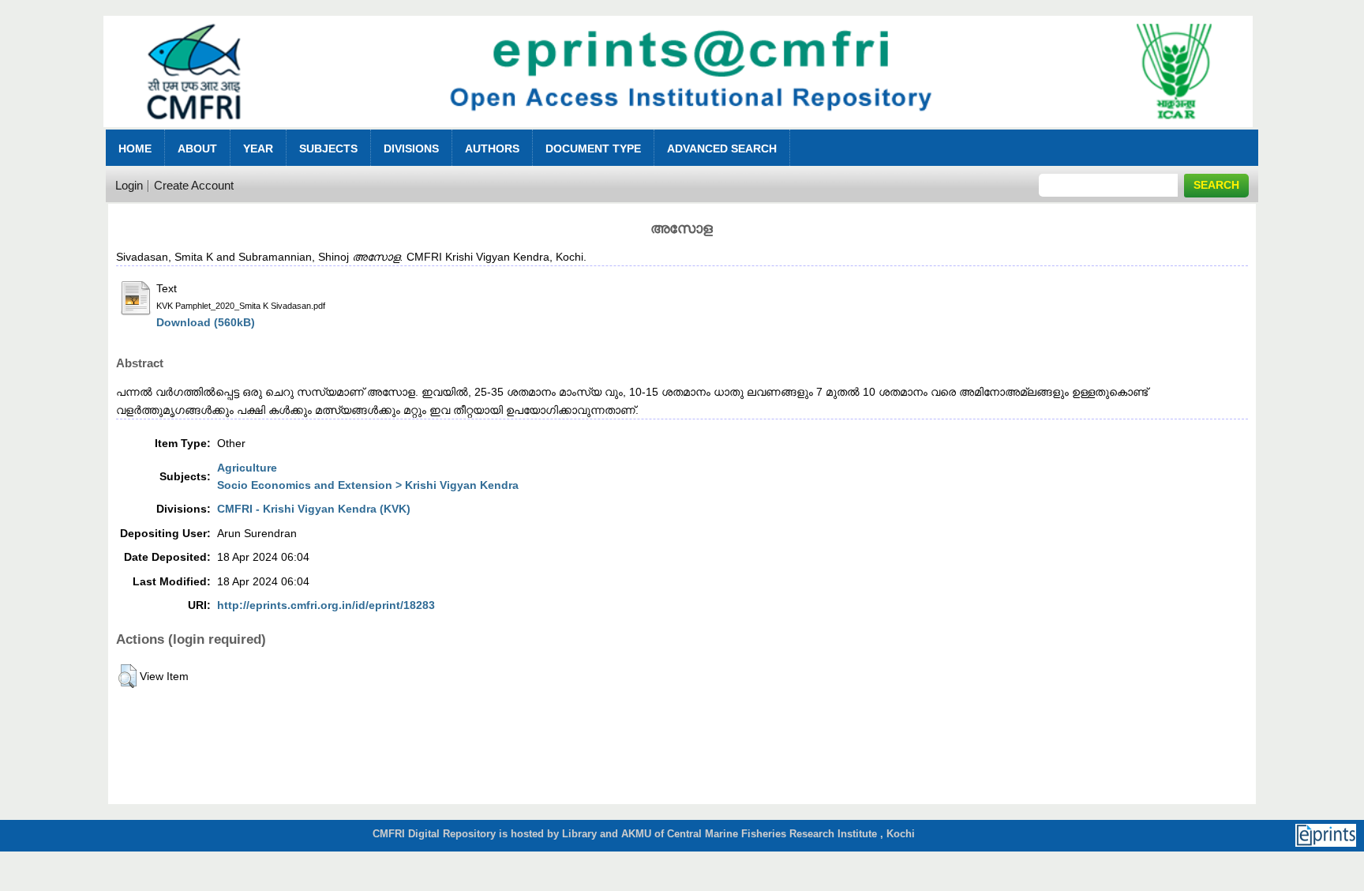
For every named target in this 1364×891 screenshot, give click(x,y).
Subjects (328, 148)
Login (129, 185)
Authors (492, 148)
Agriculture (247, 467)
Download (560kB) (205, 322)
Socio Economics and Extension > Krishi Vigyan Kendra (368, 485)
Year (258, 148)
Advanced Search (722, 148)
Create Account (194, 185)
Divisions (411, 148)
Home (135, 148)
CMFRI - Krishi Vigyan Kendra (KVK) (313, 508)
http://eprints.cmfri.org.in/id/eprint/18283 (326, 605)
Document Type (593, 148)
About (197, 148)
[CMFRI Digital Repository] (678, 131)
